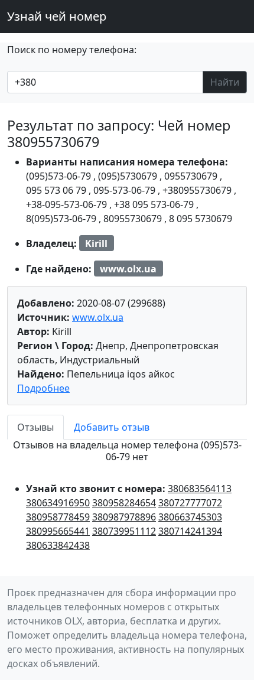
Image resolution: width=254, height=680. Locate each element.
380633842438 (58, 545)
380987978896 (124, 516)
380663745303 (190, 516)
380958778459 (58, 516)
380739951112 (124, 531)
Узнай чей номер (56, 16)
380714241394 (190, 531)
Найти (224, 82)
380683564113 (200, 488)
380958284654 (124, 502)
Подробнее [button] (43, 388)
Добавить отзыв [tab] (111, 427)
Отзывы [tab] (35, 427)
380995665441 (58, 531)
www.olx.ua (97, 317)
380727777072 (190, 502)
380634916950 (58, 502)
